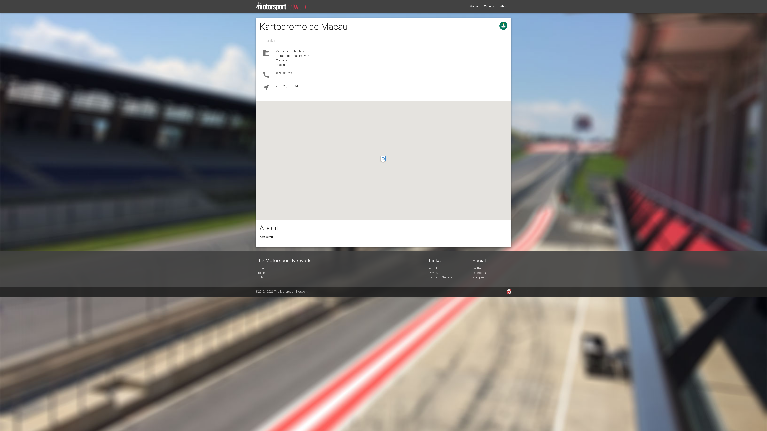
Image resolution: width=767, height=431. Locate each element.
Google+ (478, 277)
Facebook (479, 273)
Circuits (489, 6)
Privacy (433, 273)
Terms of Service (440, 277)
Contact (261, 277)
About (504, 6)
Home (474, 6)
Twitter (477, 268)
